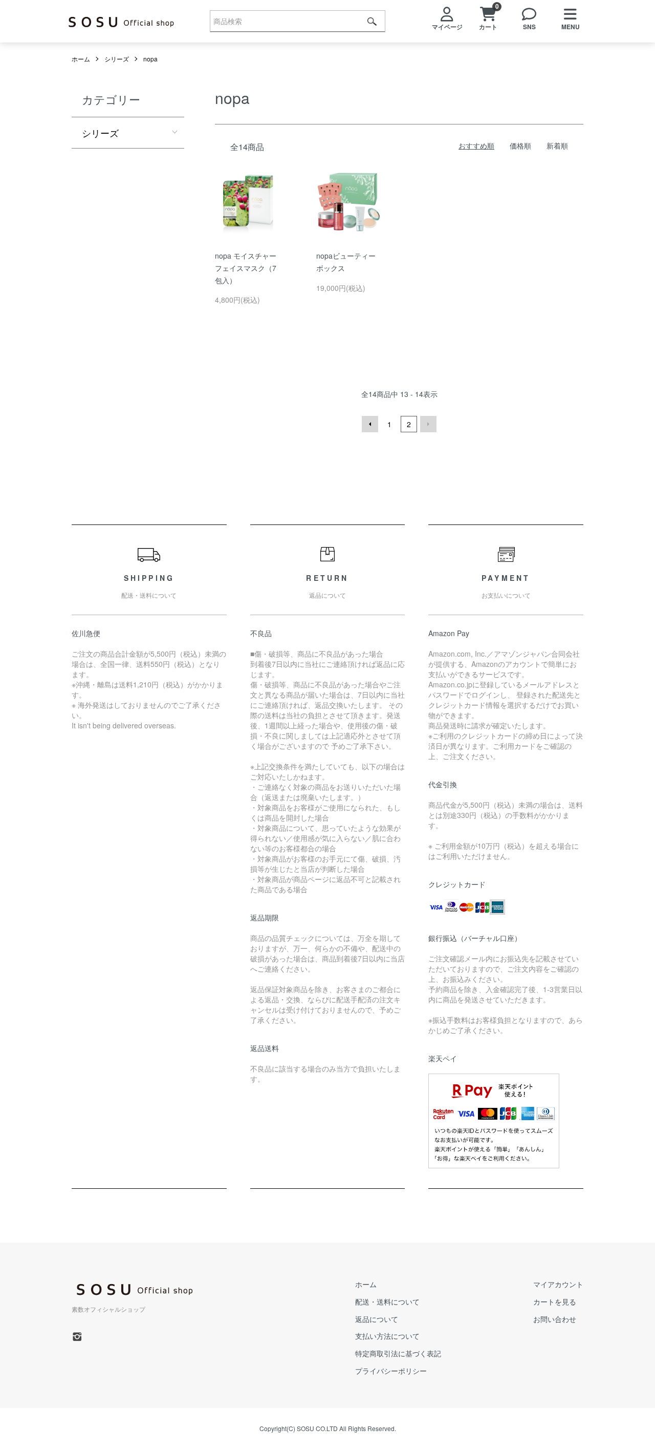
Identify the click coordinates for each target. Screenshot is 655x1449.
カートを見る (554, 1301)
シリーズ (116, 58)
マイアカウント (558, 1284)
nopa (150, 58)
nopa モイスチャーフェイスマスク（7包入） (245, 267)
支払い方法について (387, 1336)
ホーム (81, 58)
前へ (370, 424)
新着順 (557, 145)
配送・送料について (387, 1301)
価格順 (520, 145)
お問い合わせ (554, 1319)
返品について (376, 1319)
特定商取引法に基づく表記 (398, 1353)
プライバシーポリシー (391, 1371)
